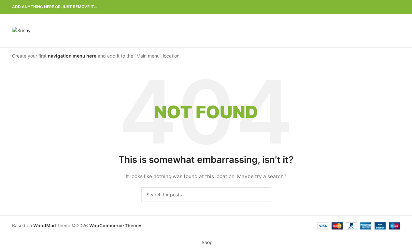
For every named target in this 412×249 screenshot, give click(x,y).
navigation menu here (72, 56)
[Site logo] (21, 30)
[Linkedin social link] (388, 7)
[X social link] (373, 7)
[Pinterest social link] (381, 7)
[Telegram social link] (396, 7)
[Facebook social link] (365, 7)
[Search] (398, 30)
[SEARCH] (263, 194)
